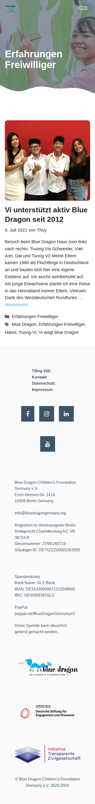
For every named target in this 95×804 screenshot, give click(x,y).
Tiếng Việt (41, 371)
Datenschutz (43, 383)
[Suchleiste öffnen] (81, 8)
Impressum (42, 390)
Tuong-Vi (27, 332)
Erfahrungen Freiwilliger (35, 316)
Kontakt (39, 377)
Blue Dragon (24, 324)
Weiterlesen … (19, 304)
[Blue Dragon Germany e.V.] (10, 8)
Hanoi (10, 332)
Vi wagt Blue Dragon (59, 332)
